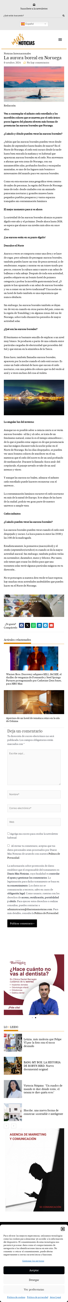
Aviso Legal (55, 1297)
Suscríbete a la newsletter (34, 8)
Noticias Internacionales (17, 53)
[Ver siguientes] (13, 1126)
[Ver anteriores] (6, 1126)
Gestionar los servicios (33, 1261)
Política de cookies (16, 1297)
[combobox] (33, 16)
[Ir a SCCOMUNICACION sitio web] (35, 1169)
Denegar (34, 1280)
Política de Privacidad (46, 913)
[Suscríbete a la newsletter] (34, 4)
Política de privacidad (37, 1297)
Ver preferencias (34, 1289)
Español (29, 23)
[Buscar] (64, 16)
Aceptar (34, 1270)
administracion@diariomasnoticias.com (29, 909)
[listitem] (34, 1043)
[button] (63, 1229)
